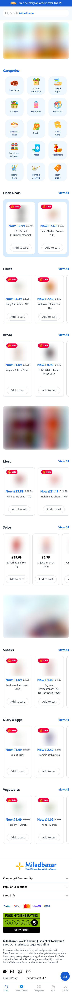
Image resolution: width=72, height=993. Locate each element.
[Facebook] (5, 971)
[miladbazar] (36, 866)
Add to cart (21, 247)
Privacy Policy (10, 978)
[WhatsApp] (20, 971)
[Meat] (36, 428)
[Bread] (36, 40)
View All (63, 193)
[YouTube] (28, 971)
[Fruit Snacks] (36, 616)
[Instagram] (12, 971)
